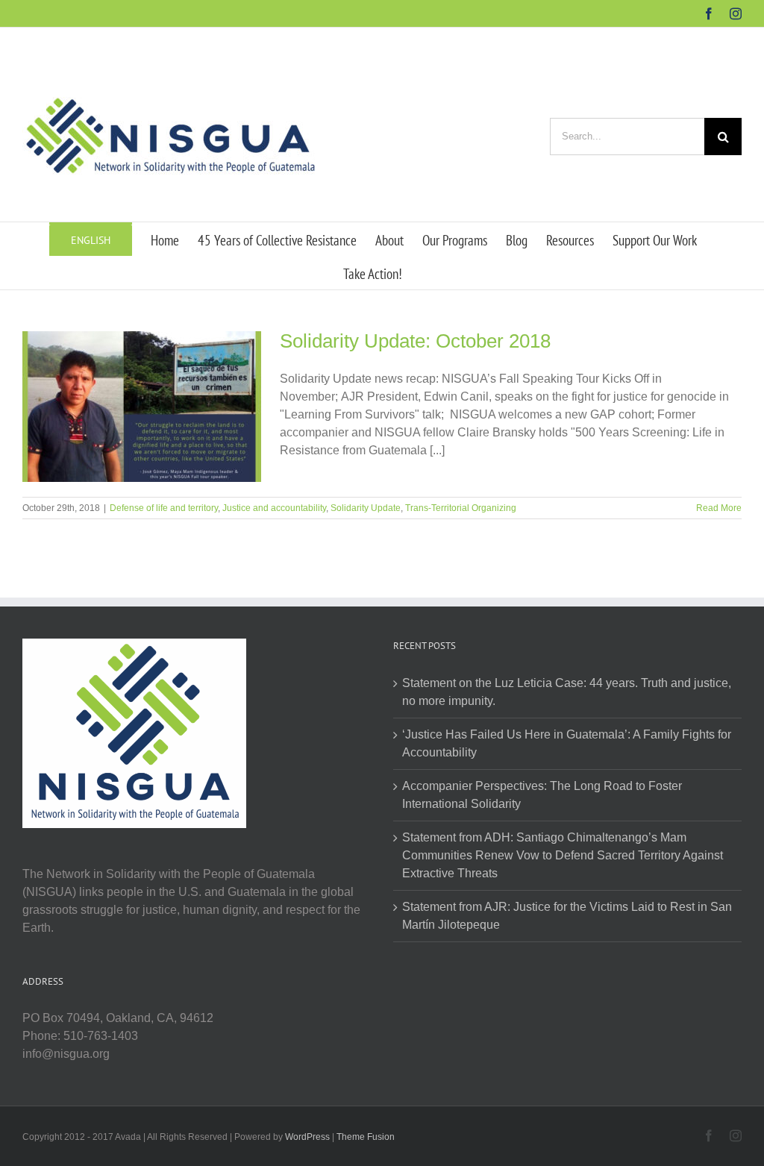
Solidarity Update (366, 508)
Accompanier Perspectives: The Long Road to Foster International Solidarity (542, 795)
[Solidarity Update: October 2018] (141, 406)
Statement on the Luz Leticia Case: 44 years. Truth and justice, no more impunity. (566, 692)
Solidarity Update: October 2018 (415, 341)
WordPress (307, 1137)
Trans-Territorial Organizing (460, 508)
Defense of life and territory (164, 508)
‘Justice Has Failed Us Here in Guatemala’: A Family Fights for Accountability (566, 743)
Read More (719, 508)
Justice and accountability (274, 508)
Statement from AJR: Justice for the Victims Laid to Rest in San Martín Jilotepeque (567, 915)
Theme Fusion (365, 1137)
